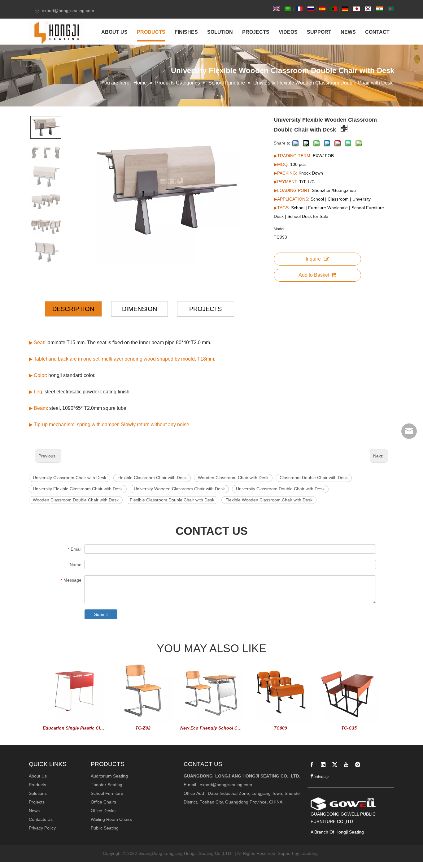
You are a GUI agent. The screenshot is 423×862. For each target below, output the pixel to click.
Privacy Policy (42, 827)
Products (37, 784)
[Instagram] (357, 764)
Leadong (309, 853)
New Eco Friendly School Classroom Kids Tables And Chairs (211, 728)
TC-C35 (349, 728)
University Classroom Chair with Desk (69, 477)
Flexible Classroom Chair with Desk (152, 477)
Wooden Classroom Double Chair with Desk (76, 499)
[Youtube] (346, 764)
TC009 (280, 728)
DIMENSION (139, 308)
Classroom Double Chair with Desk (314, 477)
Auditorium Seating (109, 775)
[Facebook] (311, 764)
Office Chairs (103, 801)
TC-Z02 (142, 728)
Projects (37, 801)
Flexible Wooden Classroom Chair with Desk (268, 499)
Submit (101, 614)
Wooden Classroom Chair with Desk (233, 477)
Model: (279, 229)
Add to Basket (314, 275)
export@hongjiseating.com (226, 784)
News (34, 810)
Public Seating (105, 827)
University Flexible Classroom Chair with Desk (78, 488)
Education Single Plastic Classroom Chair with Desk (74, 728)
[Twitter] (334, 764)
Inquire (313, 259)
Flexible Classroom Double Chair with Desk (172, 499)
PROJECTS (205, 308)
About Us (38, 775)
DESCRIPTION (73, 308)
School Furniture (107, 793)
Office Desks (103, 810)
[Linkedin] (323, 764)
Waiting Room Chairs (111, 819)
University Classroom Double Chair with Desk (280, 488)
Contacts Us (41, 819)
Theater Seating (106, 784)
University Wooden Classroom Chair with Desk (179, 488)
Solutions (38, 793)
